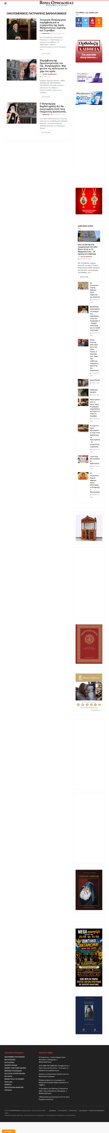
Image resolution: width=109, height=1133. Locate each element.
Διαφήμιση (52, 1110)
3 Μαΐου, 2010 (95, 383)
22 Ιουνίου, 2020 (45, 76)
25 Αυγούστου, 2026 (85, 259)
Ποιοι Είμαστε (62, 1110)
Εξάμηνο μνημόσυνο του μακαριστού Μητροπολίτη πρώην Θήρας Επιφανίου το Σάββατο (54, 1082)
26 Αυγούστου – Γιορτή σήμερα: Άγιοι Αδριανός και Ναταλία (95, 290)
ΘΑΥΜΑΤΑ (7, 1084)
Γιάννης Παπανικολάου (49, 74)
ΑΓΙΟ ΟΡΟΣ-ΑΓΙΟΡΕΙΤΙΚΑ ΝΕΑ (14, 1073)
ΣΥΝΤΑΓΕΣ (8, 1090)
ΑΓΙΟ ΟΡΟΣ (8, 1076)
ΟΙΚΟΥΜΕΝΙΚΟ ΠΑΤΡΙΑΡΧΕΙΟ (14, 1057)
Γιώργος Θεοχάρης (86, 256)
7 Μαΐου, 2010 (95, 395)
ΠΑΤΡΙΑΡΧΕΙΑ (9, 1062)
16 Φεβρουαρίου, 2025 (58, 33)
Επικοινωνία (73, 1110)
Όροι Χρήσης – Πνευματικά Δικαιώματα (92, 1110)
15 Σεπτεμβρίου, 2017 (58, 114)
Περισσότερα (84, 277)
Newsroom (45, 33)
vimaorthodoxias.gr (15, 1110)
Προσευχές (8, 1082)
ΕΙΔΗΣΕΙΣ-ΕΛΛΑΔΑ (10, 1065)
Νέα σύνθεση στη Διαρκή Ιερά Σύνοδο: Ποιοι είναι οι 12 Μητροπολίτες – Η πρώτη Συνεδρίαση (88, 249)
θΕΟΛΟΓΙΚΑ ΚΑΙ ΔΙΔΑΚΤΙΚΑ (13, 1087)
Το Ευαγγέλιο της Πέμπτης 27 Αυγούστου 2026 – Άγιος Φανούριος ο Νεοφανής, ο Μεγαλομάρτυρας (53, 1091)
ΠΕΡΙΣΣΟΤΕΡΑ (46, 53)
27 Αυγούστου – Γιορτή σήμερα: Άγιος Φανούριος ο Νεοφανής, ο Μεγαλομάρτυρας (52, 1059)
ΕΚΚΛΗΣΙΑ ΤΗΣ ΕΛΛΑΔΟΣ (13, 1071)
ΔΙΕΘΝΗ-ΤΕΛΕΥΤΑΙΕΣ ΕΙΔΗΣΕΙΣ (15, 1068)
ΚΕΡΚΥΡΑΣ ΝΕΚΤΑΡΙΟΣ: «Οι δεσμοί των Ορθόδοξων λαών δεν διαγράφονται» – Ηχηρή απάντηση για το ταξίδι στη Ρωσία (96, 318)
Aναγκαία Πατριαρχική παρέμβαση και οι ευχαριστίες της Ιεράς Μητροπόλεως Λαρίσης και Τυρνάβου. (53, 25)
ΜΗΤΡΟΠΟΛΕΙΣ (9, 1060)
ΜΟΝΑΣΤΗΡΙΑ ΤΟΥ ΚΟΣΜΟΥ (14, 1079)
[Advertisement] (89, 146)
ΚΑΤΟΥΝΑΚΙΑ (95, 380)
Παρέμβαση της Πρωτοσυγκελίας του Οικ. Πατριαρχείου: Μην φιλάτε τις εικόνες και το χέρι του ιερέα (53, 66)
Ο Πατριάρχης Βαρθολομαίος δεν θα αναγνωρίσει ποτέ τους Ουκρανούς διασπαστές (53, 107)
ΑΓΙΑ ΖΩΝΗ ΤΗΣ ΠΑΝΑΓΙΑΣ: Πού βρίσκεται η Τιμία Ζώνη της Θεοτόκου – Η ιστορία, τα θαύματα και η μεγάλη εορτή (54, 1068)
